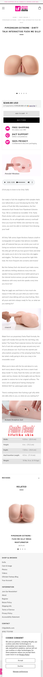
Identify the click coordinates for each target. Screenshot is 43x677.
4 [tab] (24, 549)
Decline (20, 666)
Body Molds (23, 17)
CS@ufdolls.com (8, 628)
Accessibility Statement (11, 617)
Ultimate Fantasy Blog (10, 577)
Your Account (7, 580)
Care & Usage (7, 566)
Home (15, 17)
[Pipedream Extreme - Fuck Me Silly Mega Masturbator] (21, 513)
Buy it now (21, 120)
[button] (21, 106)
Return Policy (7, 602)
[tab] (16, 93)
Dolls (4, 562)
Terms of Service (8, 610)
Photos (4, 570)
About (4, 595)
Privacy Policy (24, 655)
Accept (20, 660)
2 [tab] (20, 549)
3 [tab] (22, 549)
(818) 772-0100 (7, 632)
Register (5, 599)
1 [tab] (18, 549)
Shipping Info (7, 606)
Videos (4, 573)
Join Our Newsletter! (9, 592)
